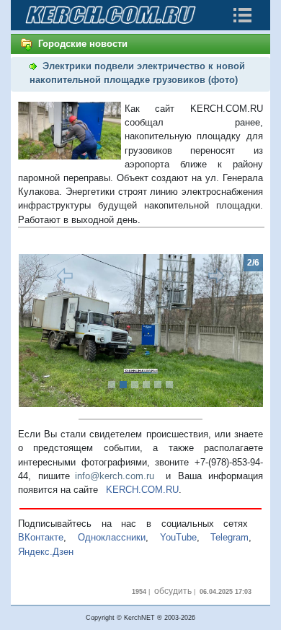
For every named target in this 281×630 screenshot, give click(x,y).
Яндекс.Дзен (45, 551)
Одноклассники (112, 537)
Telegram (229, 537)
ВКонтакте (40, 537)
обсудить (173, 591)
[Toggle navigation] (242, 15)
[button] (36, 331)
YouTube (178, 537)
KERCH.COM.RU (142, 489)
